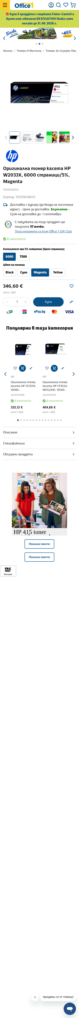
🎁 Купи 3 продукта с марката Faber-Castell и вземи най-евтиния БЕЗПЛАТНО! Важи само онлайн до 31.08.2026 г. (39, 18)
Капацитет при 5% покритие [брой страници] (33, 249)
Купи (48, 302)
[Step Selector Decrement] (7, 301)
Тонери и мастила (29, 50)
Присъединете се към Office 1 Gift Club (43, 231)
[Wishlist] (66, 5)
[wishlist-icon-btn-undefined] (15, 368)
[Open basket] (73, 5)
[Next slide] (73, 137)
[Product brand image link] (12, 156)
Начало (7, 50)
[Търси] (58, 5)
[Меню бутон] (5, 5)
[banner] (39, 33)
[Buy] (22, 368)
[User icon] (51, 5)
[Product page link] (23, 348)
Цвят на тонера (14, 265)
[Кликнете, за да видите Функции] (8, 571)
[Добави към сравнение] (71, 302)
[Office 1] (24, 5)
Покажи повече (39, 544)
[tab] (39, 432)
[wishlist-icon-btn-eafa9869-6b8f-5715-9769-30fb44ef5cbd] (71, 286)
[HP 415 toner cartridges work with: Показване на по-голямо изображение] (39, 500)
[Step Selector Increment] (25, 301)
